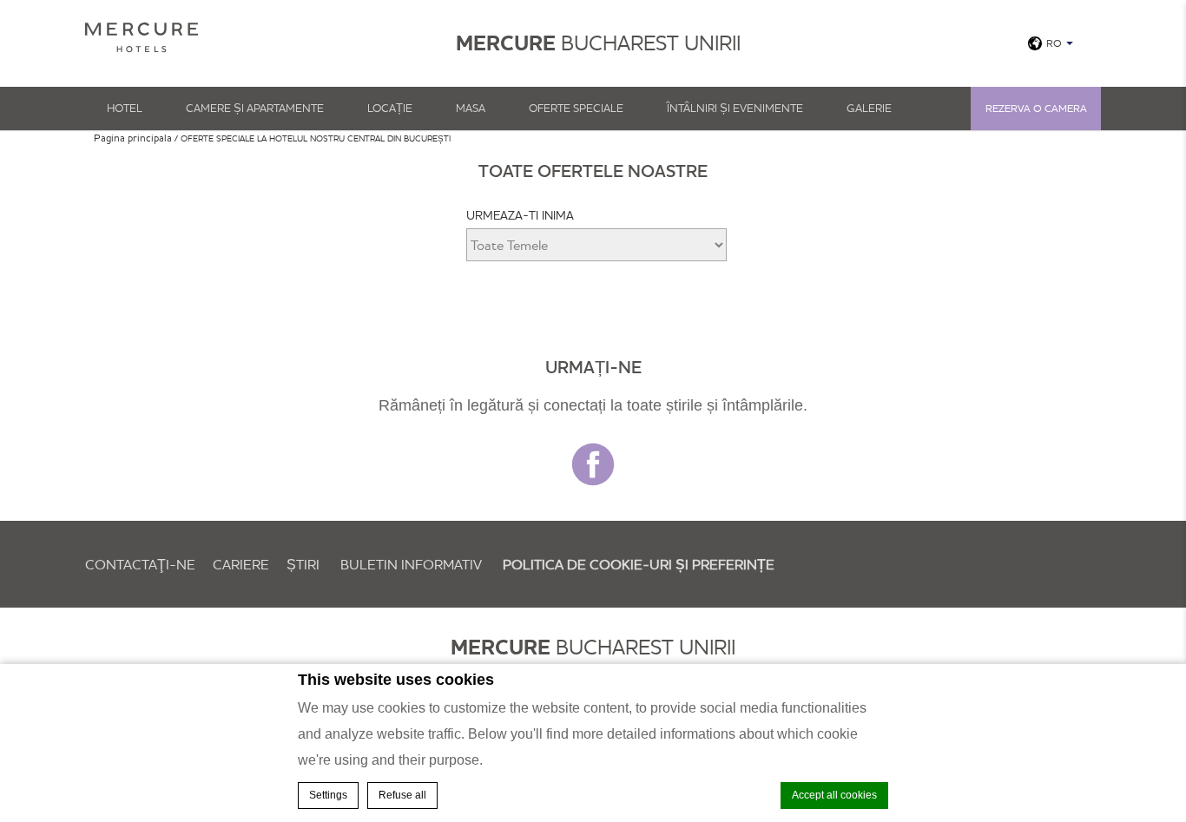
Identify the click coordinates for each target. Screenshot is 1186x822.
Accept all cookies (834, 795)
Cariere (241, 564)
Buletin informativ (411, 564)
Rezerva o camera (1036, 108)
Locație (389, 108)
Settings (328, 795)
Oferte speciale (576, 108)
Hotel (124, 108)
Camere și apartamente (255, 108)
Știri (303, 564)
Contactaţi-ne (140, 564)
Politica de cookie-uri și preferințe (638, 564)
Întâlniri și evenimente (735, 108)
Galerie (869, 108)
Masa (470, 108)
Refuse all (402, 795)
